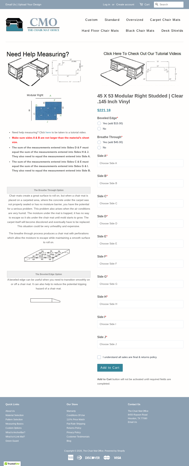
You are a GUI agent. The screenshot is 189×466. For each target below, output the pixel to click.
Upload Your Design (29, 4)
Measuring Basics (14, 423)
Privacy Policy (74, 432)
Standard (112, 20)
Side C (104, 196)
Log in (106, 4)
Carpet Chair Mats (165, 20)
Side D (104, 216)
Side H (104, 297)
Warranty (71, 411)
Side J (104, 337)
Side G (104, 277)
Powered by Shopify (115, 451)
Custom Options (14, 428)
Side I (104, 317)
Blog (69, 441)
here (48, 132)
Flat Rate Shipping (76, 423)
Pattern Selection (14, 419)
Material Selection (15, 415)
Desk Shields (172, 30)
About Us (10, 411)
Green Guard (12, 441)
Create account (125, 4)
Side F (104, 257)
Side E (104, 237)
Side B (104, 176)
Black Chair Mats (140, 30)
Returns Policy (74, 428)
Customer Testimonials (78, 436)
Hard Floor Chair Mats (100, 30)
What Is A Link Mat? (15, 436)
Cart (147, 4)
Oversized (134, 20)
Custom (91, 20)
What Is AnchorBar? (15, 432)
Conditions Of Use (76, 415)
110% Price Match (76, 419)
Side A (104, 156)
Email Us (11, 4)
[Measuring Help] (94, 68)
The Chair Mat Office (93, 451)
